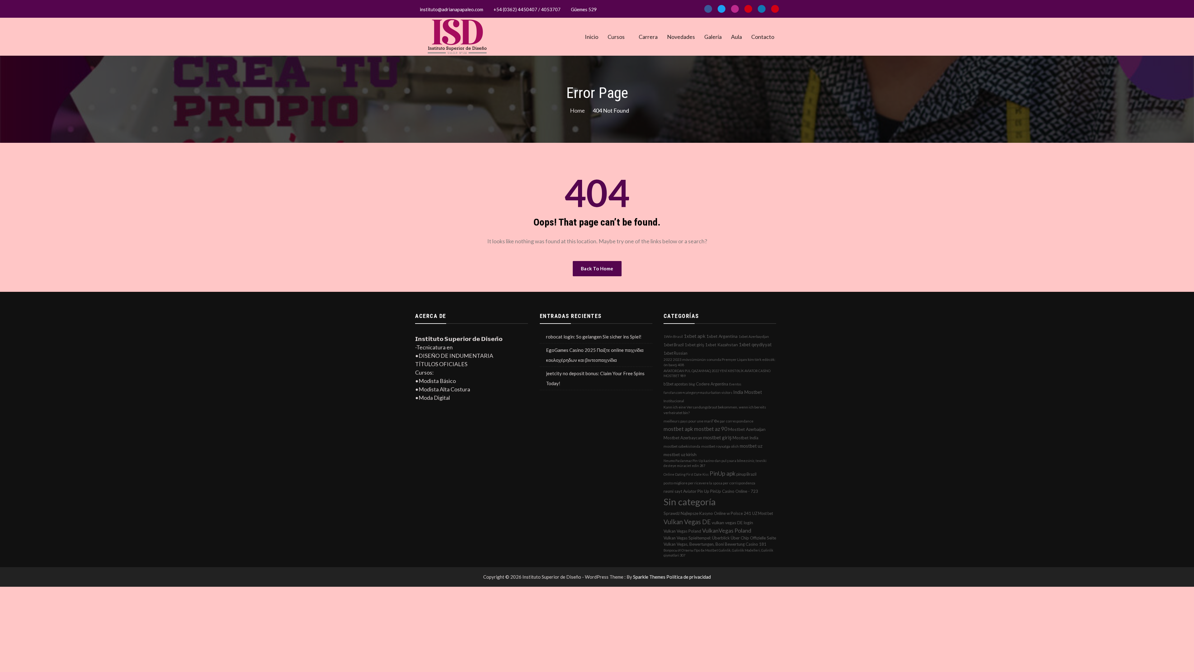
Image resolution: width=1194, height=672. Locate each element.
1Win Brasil (673, 336)
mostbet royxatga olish (720, 446)
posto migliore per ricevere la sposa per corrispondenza (709, 483)
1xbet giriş (694, 344)
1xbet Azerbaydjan (753, 336)
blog (692, 384)
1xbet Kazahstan (721, 344)
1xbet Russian (675, 353)
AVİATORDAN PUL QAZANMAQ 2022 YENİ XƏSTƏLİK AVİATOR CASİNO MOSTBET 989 (717, 373)
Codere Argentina (712, 383)
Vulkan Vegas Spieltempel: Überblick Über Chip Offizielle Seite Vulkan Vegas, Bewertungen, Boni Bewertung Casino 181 (720, 541)
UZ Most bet (762, 513)
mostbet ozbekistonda (682, 446)
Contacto (762, 36)
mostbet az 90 (710, 429)
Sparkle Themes (649, 577)
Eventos (735, 384)
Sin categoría (690, 501)
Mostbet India (745, 437)
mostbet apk (678, 429)
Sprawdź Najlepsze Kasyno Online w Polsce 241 (707, 513)
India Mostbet (747, 392)
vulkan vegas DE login (732, 522)
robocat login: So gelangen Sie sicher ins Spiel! (593, 336)
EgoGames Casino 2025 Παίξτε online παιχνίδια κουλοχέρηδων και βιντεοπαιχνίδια (595, 355)
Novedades (681, 36)
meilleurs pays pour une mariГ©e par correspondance (708, 421)
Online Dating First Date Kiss (686, 474)
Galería (713, 36)
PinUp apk (722, 473)
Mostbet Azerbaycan (683, 437)
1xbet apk (695, 336)
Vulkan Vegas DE (687, 521)
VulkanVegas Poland (726, 530)
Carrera (648, 36)
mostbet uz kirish (680, 454)
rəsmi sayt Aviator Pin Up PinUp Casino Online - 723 (711, 491)
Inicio (591, 36)
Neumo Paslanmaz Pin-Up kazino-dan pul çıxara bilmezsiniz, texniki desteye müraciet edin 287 (715, 463)
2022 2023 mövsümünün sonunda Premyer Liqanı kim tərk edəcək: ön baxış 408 (719, 362)
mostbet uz (751, 446)
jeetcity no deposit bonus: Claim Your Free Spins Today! (595, 378)
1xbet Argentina (722, 336)
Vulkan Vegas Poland (682, 531)
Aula (736, 36)
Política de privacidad (688, 577)
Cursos (616, 36)
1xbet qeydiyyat (755, 344)
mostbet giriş (717, 437)
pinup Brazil (746, 474)
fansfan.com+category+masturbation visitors (698, 392)
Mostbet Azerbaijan (747, 429)
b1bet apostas (676, 383)
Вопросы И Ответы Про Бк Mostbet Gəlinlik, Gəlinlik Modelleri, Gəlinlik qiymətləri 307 (718, 552)
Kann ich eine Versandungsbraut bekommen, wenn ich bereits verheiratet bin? (715, 410)
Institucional (674, 401)
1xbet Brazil (674, 344)
